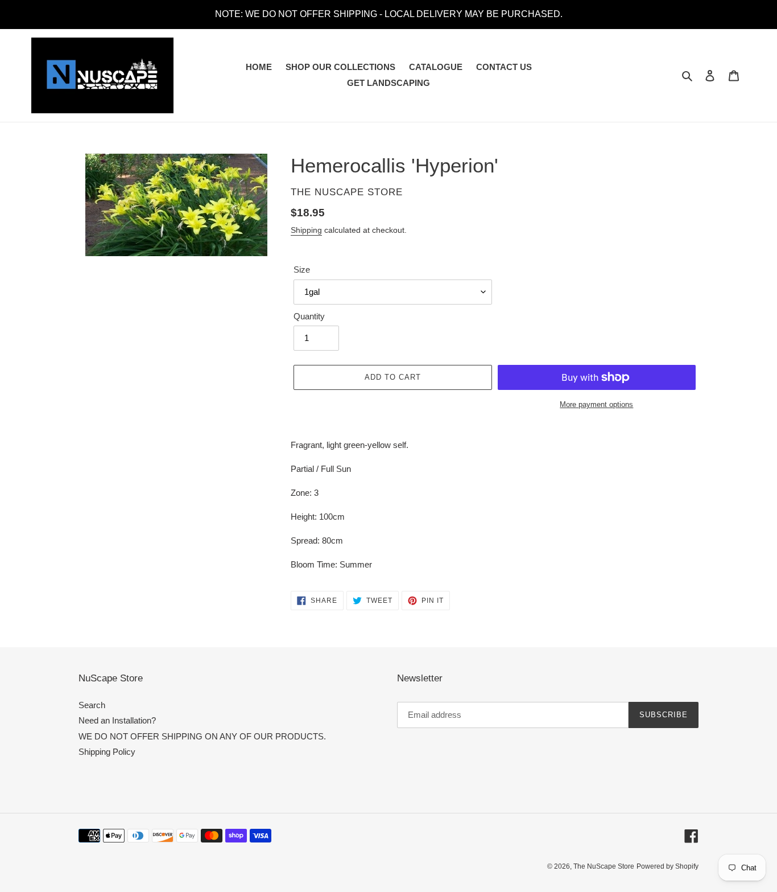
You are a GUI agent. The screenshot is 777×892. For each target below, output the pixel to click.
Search (91, 705)
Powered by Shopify (668, 866)
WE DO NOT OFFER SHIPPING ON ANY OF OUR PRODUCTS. (202, 736)
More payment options (596, 404)
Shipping (306, 230)
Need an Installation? (117, 720)
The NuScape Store (603, 866)
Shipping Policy (106, 752)
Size (302, 269)
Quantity (309, 316)
